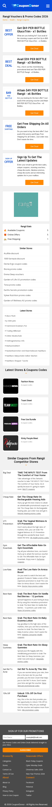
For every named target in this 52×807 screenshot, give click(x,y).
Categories (7, 761)
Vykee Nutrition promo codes (17, 295)
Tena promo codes (12, 284)
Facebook (30, 782)
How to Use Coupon (11, 795)
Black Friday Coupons (34, 761)
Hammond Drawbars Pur (16, 326)
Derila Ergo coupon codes (15, 264)
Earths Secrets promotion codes (18, 290)
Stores (5, 765)
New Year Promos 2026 (35, 774)
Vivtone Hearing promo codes (29, 513)
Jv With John (11, 321)
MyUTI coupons (28, 489)
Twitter (29, 795)
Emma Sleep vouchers (14, 274)
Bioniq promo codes (13, 269)
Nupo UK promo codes (27, 610)
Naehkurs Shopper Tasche (17, 360)
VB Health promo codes (39, 538)
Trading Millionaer (13, 331)
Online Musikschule (14, 336)
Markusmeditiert (13, 346)
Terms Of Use (8, 774)
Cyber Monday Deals (34, 765)
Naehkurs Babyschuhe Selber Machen (21, 355)
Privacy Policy (8, 791)
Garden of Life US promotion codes (20, 279)
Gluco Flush (10, 316)
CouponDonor (18, 804)
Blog (4, 787)
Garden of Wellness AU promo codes (20, 300)
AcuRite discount (11, 253)
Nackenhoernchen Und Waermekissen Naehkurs (26, 350)
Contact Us (7, 769)
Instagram (30, 791)
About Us (6, 782)
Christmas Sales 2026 (34, 769)
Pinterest (29, 787)
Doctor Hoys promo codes (32, 586)
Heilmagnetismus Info (15, 341)
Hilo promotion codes (30, 710)
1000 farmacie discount (14, 258)
